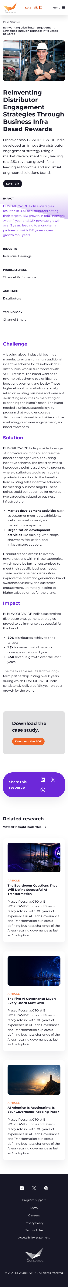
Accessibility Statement (34, 1237)
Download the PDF (28, 741)
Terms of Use (34, 1230)
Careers (34, 1215)
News (34, 1207)
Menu (56, 7)
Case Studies (11, 22)
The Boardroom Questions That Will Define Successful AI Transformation (32, 890)
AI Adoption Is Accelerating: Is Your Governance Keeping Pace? (33, 1110)
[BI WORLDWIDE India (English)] (10, 7)
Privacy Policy (34, 1223)
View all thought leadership (22, 827)
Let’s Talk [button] (12, 183)
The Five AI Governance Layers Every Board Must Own (32, 1001)
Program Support (34, 1200)
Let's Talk (31, 7)
